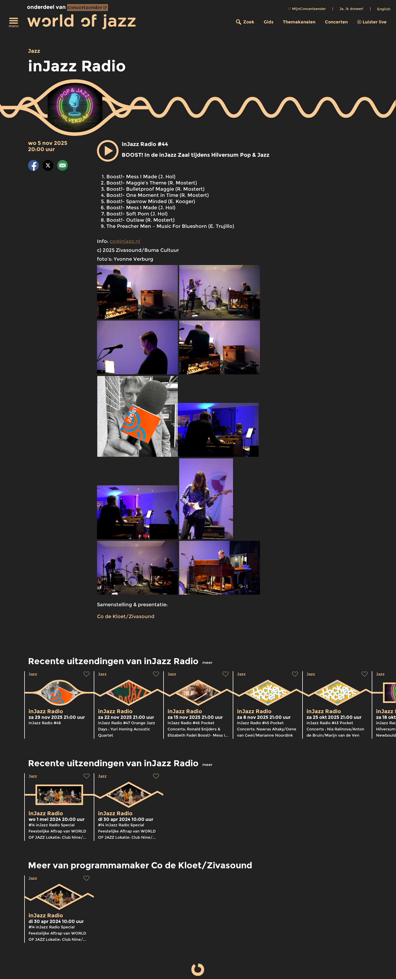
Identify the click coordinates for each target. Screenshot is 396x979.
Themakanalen (299, 22)
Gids (268, 22)
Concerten (336, 22)
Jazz (34, 51)
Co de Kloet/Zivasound (125, 616)
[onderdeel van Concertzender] (87, 7)
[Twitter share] (48, 166)
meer (207, 662)
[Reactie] (62, 166)
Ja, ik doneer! (351, 8)
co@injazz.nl (125, 241)
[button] (108, 151)
